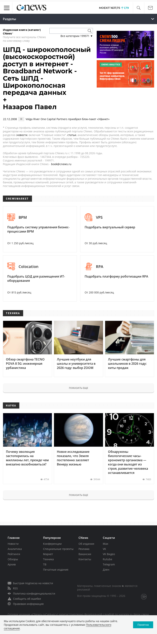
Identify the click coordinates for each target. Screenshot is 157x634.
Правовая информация (28, 604)
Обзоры (13, 559)
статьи (71, 135)
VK (104, 549)
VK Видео (109, 554)
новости (22, 135)
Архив (12, 564)
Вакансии (84, 554)
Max (105, 544)
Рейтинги (14, 554)
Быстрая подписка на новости (33, 583)
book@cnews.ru (61, 164)
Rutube (107, 559)
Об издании (86, 544)
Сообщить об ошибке (27, 598)
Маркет (48, 554)
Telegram (109, 564)
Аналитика (15, 549)
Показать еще (78, 388)
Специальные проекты (58, 549)
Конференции (52, 544)
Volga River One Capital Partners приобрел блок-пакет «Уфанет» (68, 119)
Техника (48, 559)
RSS (15, 588)
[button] (138, 8)
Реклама (83, 549)
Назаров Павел (30, 107)
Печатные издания (55, 569)
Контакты (84, 559)
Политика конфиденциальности (34, 593)
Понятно (143, 625)
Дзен (106, 569)
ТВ (44, 564)
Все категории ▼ (77, 36)
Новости (13, 544)
